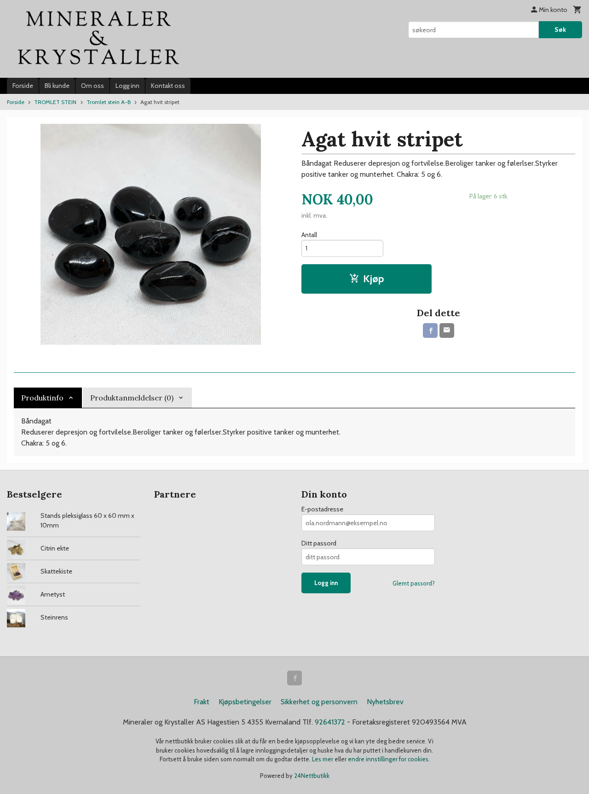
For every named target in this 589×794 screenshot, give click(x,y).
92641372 (330, 722)
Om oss (92, 85)
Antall (309, 235)
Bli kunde (57, 85)
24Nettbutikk (311, 775)
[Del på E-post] (446, 330)
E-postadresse (322, 509)
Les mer (323, 759)
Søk (560, 29)
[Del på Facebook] (430, 330)
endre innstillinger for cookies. (389, 759)
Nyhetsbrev (385, 701)
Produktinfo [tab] (42, 397)
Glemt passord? (414, 583)
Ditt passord (318, 543)
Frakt (201, 701)
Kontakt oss (168, 85)
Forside (22, 85)
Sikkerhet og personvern (319, 701)
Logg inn (127, 85)
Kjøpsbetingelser (245, 701)
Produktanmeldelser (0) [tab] (131, 397)
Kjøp (373, 278)
